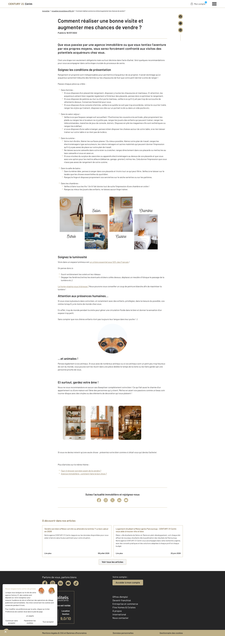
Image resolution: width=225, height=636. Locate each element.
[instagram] (52, 583)
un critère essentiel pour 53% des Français (109, 262)
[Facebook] (99, 500)
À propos (117, 610)
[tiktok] (76, 583)
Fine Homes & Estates (124, 607)
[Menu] (214, 3)
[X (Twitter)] (112, 500)
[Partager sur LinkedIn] (180, 30)
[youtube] (68, 583)
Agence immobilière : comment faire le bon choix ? (84, 473)
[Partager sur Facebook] (180, 16)
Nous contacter (121, 617)
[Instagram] (106, 500)
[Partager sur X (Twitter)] (180, 23)
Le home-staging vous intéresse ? (73, 286)
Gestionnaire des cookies (171, 633)
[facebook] (44, 583)
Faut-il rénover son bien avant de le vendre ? (81, 470)
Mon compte (199, 4)
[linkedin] (60, 583)
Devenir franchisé (122, 600)
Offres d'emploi (120, 596)
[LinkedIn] (119, 500)
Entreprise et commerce (125, 603)
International (119, 614)
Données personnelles (123, 633)
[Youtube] (126, 500)
